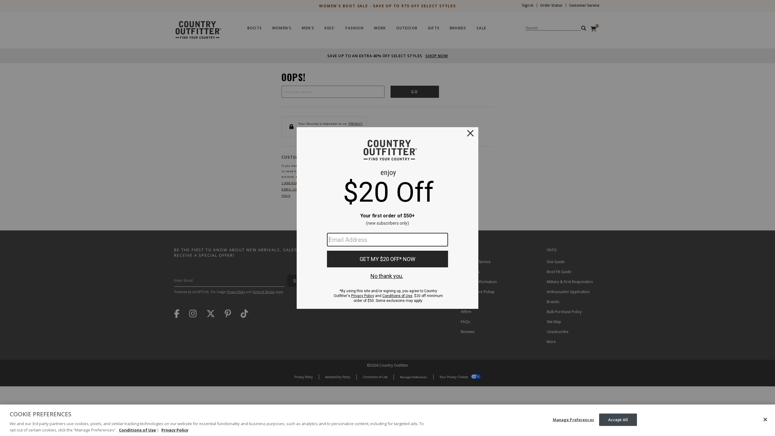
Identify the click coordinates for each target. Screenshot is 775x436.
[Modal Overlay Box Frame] (387, 218)
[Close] (765, 419)
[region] (387, 420)
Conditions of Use (137, 429)
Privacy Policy (174, 429)
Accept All (618, 419)
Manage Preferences (573, 419)
